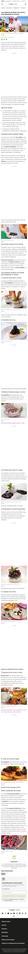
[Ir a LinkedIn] (11, 913)
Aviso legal (5, 936)
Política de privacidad (8, 939)
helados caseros (6, 833)
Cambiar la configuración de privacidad (13, 943)
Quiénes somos (6, 921)
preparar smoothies (21, 831)
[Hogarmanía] (13, 4)
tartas (14, 255)
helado (22, 251)
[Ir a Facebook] (2, 913)
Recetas (3, 7)
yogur (3, 253)
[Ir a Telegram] (25, 913)
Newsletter (5, 932)
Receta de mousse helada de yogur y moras (12, 423)
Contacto (4, 929)
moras (3, 874)
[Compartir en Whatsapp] (4, 39)
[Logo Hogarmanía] (14, 910)
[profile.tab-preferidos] (2, 39)
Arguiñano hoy (8, 1)
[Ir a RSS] (14, 916)
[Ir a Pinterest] (20, 913)
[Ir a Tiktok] (17, 913)
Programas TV (16, 7)
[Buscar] (25, 4)
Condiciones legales (13, 899)
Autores (4, 925)
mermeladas (4, 263)
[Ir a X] (5, 913)
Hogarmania (4, 37)
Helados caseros (16, 1)
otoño (14, 222)
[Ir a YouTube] (14, 913)
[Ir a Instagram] (8, 913)
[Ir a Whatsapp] (22, 913)
